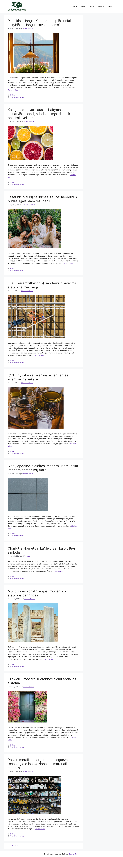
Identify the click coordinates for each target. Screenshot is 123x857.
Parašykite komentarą (17, 97)
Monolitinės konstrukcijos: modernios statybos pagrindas (37, 593)
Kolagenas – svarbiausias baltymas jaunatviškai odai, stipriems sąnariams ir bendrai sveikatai (39, 114)
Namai (83, 6)
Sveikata (110, 6)
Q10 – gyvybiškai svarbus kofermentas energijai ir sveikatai (38, 377)
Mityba (74, 6)
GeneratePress (74, 854)
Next (15, 846)
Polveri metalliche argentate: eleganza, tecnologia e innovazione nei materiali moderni (38, 764)
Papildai (91, 6)
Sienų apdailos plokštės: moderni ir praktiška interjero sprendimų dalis (43, 468)
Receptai (101, 6)
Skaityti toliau (13, 90)
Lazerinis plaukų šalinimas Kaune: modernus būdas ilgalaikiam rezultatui (42, 199)
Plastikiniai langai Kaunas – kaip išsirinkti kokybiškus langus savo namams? (39, 23)
